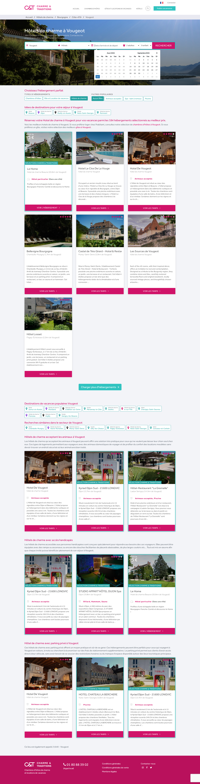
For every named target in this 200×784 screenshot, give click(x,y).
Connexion (171, 3)
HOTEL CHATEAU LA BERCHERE (98, 694)
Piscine (148, 98)
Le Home (32, 168)
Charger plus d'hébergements (99, 387)
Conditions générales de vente (115, 767)
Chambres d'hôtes (92, 9)
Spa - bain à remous (133, 98)
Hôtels (139, 9)
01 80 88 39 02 (77, 764)
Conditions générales (111, 763)
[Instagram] (143, 767)
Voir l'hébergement (47, 208)
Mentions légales (109, 771)
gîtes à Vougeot (83, 127)
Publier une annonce (164, 8)
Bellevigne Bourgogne (39, 251)
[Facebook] (147, 767)
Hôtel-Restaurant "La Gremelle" (149, 488)
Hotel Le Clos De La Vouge (94, 168)
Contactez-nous (148, 763)
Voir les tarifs (99, 208)
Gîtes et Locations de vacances (118, 9)
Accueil (76, 9)
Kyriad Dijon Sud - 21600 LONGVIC (99, 488)
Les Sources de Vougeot (144, 251)
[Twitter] (151, 767)
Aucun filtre (98, 98)
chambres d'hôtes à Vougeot (146, 124)
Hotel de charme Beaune (38, 172)
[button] (161, 3)
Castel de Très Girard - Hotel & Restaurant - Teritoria (109, 251)
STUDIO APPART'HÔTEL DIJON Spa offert (104, 591)
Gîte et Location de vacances (56, 98)
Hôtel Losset (34, 334)
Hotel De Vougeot (140, 168)
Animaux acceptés (113, 98)
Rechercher (164, 45)
